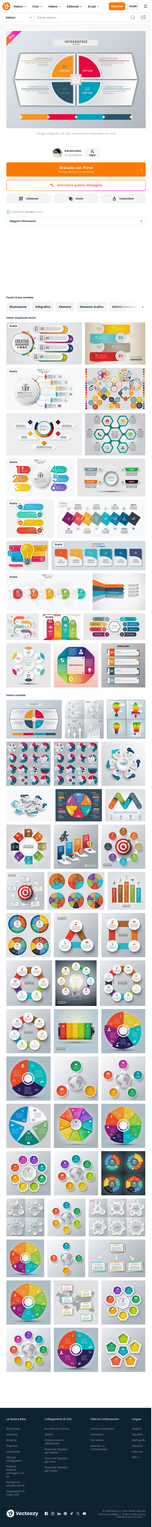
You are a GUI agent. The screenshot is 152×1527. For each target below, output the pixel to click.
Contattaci (97, 1432)
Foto (35, 6)
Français (134, 1449)
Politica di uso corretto (126, 1514)
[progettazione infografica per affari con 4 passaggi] (44, 341)
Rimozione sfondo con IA (15, 1481)
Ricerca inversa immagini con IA (15, 1469)
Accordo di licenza (57, 1427)
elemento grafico (92, 304)
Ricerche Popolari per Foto (56, 1457)
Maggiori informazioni (23, 219)
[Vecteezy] (6, 6)
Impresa (11, 1444)
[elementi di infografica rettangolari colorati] (123, 663)
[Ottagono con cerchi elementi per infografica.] (122, 981)
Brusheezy (13, 1427)
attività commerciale (126, 304)
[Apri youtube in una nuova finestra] (84, 1511)
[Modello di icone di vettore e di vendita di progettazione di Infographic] (76, 663)
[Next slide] (136, 304)
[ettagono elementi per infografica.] (123, 1300)
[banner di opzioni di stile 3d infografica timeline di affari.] (47, 589)
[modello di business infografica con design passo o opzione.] (101, 517)
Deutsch (134, 1444)
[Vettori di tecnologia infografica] (61, 624)
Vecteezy (12, 1432)
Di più (92, 6)
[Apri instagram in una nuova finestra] (52, 1511)
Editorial (72, 6)
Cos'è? (39, 211)
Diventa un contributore (98, 1445)
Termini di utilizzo (105, 1512)
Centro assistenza (102, 1427)
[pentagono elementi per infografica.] (123, 1348)
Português (136, 1438)
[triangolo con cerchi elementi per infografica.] (76, 933)
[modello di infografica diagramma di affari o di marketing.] (111, 475)
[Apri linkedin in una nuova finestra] (59, 1511)
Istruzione (13, 1449)
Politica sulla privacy (131, 1512)
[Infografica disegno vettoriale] (119, 589)
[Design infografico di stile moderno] (34, 717)
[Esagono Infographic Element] (115, 432)
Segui (92, 155)
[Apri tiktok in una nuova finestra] (71, 1511)
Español (134, 1432)
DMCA (49, 1432)
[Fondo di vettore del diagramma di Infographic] (78, 803)
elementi (65, 304)
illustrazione (18, 304)
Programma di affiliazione (54, 1439)
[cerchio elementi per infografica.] (126, 717)
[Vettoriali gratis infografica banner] (115, 341)
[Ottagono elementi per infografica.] (28, 1171)
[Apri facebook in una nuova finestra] (46, 1511)
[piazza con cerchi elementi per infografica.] (123, 933)
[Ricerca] (132, 17)
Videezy (11, 1438)
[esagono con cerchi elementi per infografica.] (29, 981)
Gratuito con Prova (76, 169)
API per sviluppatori (14, 1457)
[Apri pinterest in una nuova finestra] (65, 1511)
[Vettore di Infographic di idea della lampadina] (27, 553)
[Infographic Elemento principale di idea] (115, 387)
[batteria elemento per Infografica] (76, 1029)
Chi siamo (97, 1438)
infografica (42, 304)
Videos (52, 6)
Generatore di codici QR (15, 1490)
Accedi (133, 6)
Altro (132, 1455)
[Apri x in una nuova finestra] (78, 1511)
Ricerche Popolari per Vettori (56, 1448)
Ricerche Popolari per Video (56, 1467)
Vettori (18, 6)
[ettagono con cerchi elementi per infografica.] (28, 1029)
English (134, 1427)
